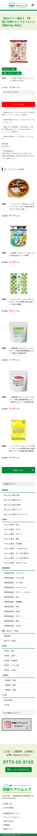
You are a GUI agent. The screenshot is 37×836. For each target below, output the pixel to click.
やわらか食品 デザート (13, 534)
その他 (6, 705)
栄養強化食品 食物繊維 (13, 602)
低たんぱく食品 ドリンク (13, 509)
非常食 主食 (9, 651)
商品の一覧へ (18, 470)
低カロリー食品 (10, 640)
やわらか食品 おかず (12, 529)
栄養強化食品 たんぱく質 (14, 578)
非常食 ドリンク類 (11, 665)
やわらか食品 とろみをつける (15, 548)
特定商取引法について (11, 813)
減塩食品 (7, 636)
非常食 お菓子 (10, 655)
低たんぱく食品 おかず (12, 500)
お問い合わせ (8, 821)
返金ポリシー (8, 829)
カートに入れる (18, 104)
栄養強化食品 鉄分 (11, 597)
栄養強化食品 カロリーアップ (15, 587)
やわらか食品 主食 (11, 524)
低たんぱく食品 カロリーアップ (16, 514)
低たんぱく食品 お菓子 (12, 504)
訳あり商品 (8, 700)
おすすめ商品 (8, 807)
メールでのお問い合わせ (20, 769)
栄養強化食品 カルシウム (14, 573)
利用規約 (6, 825)
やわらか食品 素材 (11, 539)
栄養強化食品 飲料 (11, 621)
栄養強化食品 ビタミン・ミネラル (17, 592)
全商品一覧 (7, 804)
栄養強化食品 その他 (12, 625)
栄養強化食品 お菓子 (12, 611)
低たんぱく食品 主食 (11, 495)
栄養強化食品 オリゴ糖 (13, 582)
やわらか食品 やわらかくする (15, 563)
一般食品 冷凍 (10, 690)
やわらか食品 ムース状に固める (16, 558)
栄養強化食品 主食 (11, 606)
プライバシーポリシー (11, 817)
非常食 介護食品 (10, 660)
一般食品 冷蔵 (10, 685)
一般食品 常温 (10, 680)
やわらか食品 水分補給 (13, 543)
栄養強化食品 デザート (13, 616)
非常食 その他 (10, 670)
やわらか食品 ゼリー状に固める (16, 553)
